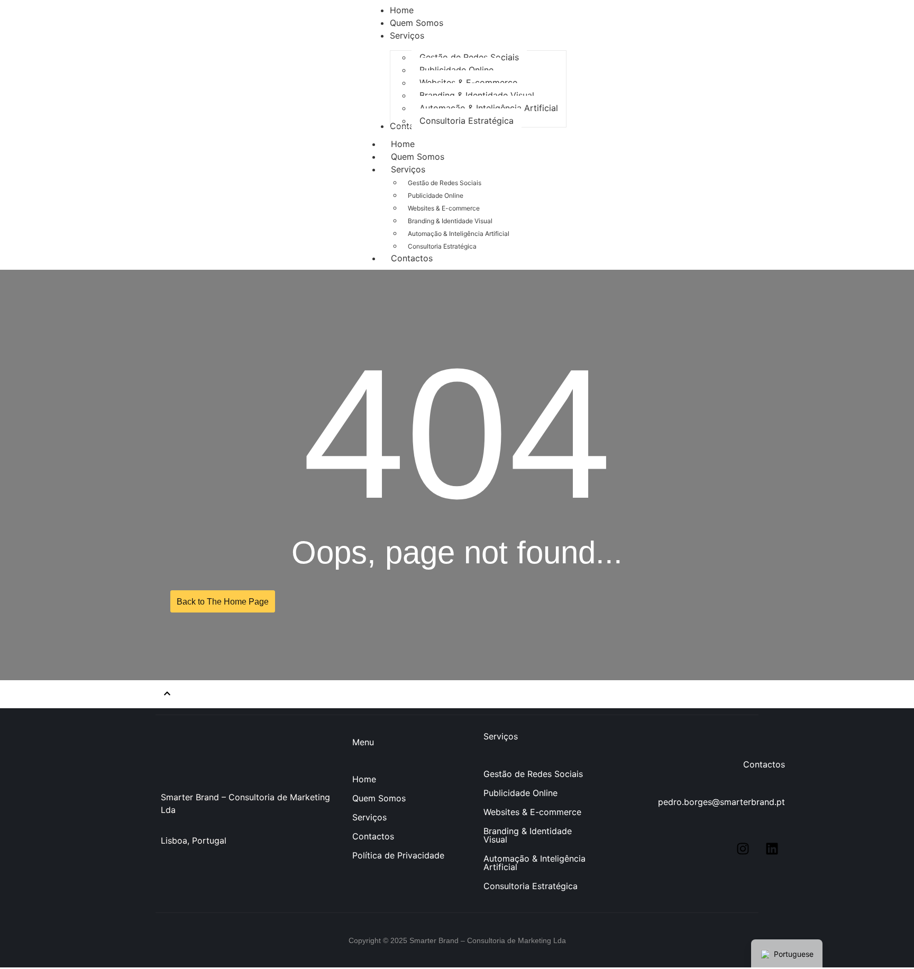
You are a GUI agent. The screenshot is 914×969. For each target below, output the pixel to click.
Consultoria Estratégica (442, 246)
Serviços (408, 169)
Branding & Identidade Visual (450, 221)
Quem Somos (379, 798)
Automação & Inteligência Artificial (458, 233)
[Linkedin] (771, 848)
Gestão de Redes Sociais (444, 183)
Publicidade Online (435, 195)
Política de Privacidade (398, 855)
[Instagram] (742, 848)
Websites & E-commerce (444, 208)
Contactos (412, 258)
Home (364, 779)
